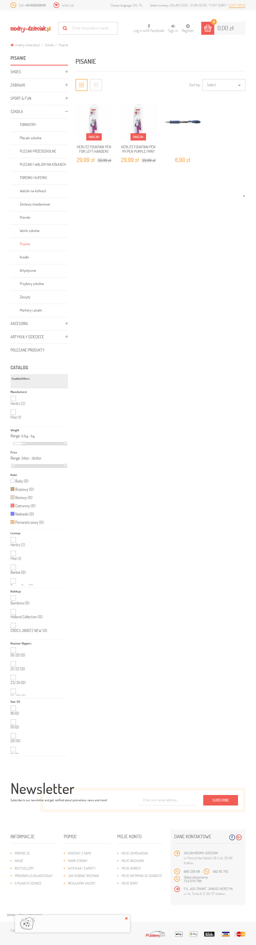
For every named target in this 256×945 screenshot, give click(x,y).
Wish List (68, 5)
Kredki (24, 257)
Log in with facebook (149, 28)
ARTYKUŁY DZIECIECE (27, 336)
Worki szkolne (30, 230)
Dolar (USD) (179, 5)
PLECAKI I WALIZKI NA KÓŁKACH (43, 164)
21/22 (17, 668)
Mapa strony (78, 860)
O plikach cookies (28, 883)
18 (14, 713)
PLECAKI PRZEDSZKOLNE (38, 151)
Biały (21, 481)
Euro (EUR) (199, 5)
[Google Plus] (239, 837)
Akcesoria (19, 323)
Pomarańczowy (29, 522)
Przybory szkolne (32, 283)
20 (15, 740)
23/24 (18, 682)
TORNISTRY (28, 124)
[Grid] (82, 85)
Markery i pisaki (31, 310)
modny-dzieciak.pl (27, 44)
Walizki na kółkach (33, 190)
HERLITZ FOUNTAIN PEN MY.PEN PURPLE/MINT (138, 149)
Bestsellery (24, 868)
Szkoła (49, 44)
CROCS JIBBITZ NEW (28, 630)
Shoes (15, 71)
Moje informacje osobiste (142, 875)
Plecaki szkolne (31, 137)
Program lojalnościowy (33, 875)
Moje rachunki (133, 860)
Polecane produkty (27, 349)
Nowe (19, 860)
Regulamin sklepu (81, 883)
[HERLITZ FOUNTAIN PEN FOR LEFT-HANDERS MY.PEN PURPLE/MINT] (94, 122)
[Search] (64, 28)
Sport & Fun (20, 98)
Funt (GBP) (218, 5)
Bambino (20, 603)
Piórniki (25, 217)
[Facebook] (232, 837)
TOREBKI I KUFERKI (33, 177)
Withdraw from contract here (24, 914)
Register (188, 30)
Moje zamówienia (135, 853)
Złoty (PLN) (237, 5)
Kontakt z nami (79, 853)
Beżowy (23, 497)
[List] (96, 85)
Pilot (15, 417)
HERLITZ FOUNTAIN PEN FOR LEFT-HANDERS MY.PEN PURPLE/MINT (94, 151)
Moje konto (129, 836)
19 (14, 727)
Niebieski (24, 514)
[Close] (126, 918)
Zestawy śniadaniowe (35, 204)
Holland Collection (26, 616)
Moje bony (130, 883)
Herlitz (17, 403)
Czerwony (25, 506)
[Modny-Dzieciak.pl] (30, 29)
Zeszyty (25, 296)
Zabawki (17, 85)
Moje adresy (131, 868)
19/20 (17, 655)
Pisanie (25, 243)
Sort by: (195, 84)
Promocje (22, 853)
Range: (15, 436)
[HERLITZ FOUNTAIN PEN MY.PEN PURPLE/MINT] (138, 122)
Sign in (173, 30)
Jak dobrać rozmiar (83, 875)
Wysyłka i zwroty (82, 868)
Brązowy (24, 489)
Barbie (18, 572)
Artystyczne (28, 270)
